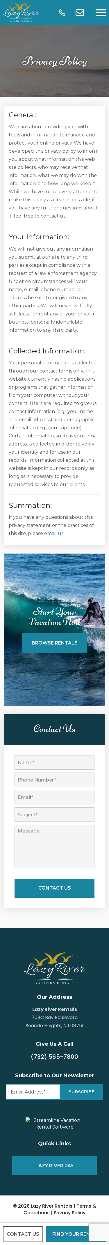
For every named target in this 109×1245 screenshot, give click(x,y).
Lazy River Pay (54, 1166)
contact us (23, 1234)
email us (53, 533)
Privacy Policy (69, 1212)
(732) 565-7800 (54, 1057)
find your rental (76, 1234)
